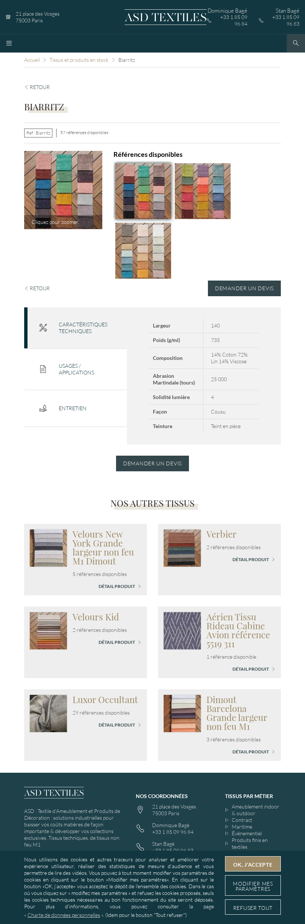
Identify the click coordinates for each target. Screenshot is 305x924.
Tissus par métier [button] (249, 796)
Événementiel (247, 833)
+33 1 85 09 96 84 (233, 20)
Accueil (32, 60)
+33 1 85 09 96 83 (285, 20)
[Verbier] (182, 547)
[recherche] (296, 43)
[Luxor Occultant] (48, 712)
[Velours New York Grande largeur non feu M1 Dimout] (48, 547)
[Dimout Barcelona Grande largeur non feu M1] (182, 712)
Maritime (242, 826)
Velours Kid (96, 617)
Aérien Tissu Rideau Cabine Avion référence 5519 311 (238, 630)
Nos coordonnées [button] (162, 796)
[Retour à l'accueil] (165, 17)
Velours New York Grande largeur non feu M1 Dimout (103, 547)
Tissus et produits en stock (79, 60)
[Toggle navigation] (9, 43)
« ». (64, 915)
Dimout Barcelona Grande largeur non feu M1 (236, 712)
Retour (39, 87)
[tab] (75, 328)
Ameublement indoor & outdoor (255, 809)
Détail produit (117, 586)
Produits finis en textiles (250, 843)
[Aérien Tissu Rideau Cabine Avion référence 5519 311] (182, 630)
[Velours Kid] (48, 630)
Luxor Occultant (105, 699)
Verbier (221, 534)
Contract (242, 820)
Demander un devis (244, 288)
